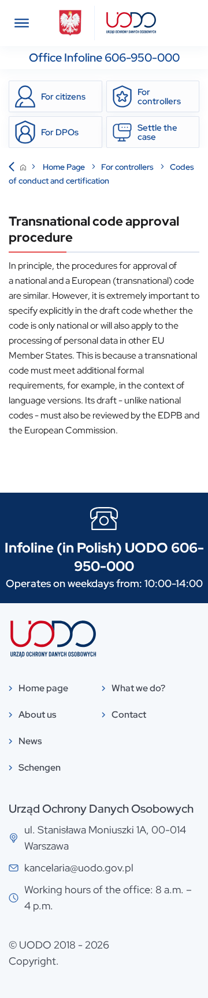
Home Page (65, 167)
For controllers (128, 167)
